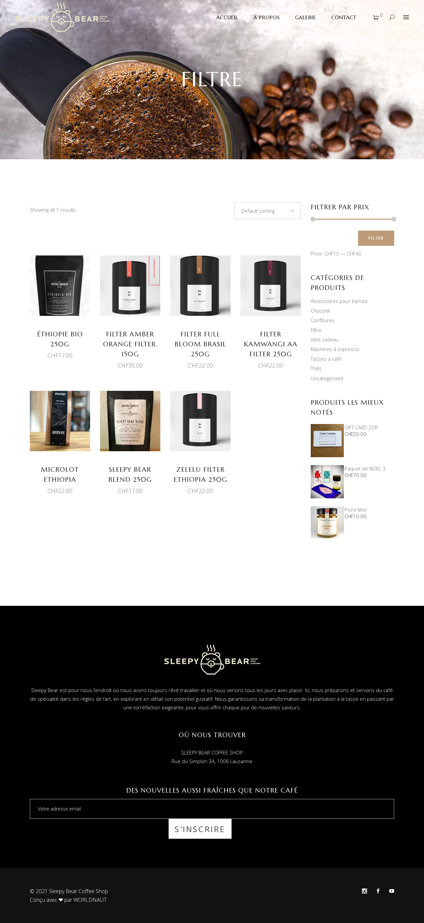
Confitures (323, 320)
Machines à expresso (335, 349)
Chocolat (320, 310)
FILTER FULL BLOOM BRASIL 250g (200, 344)
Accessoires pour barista (339, 301)
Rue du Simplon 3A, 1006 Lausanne (212, 761)
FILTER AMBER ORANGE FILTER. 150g (130, 344)
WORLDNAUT (90, 899)
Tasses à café (326, 358)
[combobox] (268, 210)
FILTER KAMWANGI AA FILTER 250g (270, 344)
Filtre (316, 329)
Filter (376, 238)
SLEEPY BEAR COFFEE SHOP (212, 752)
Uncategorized (327, 378)
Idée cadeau (325, 339)
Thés (316, 368)
